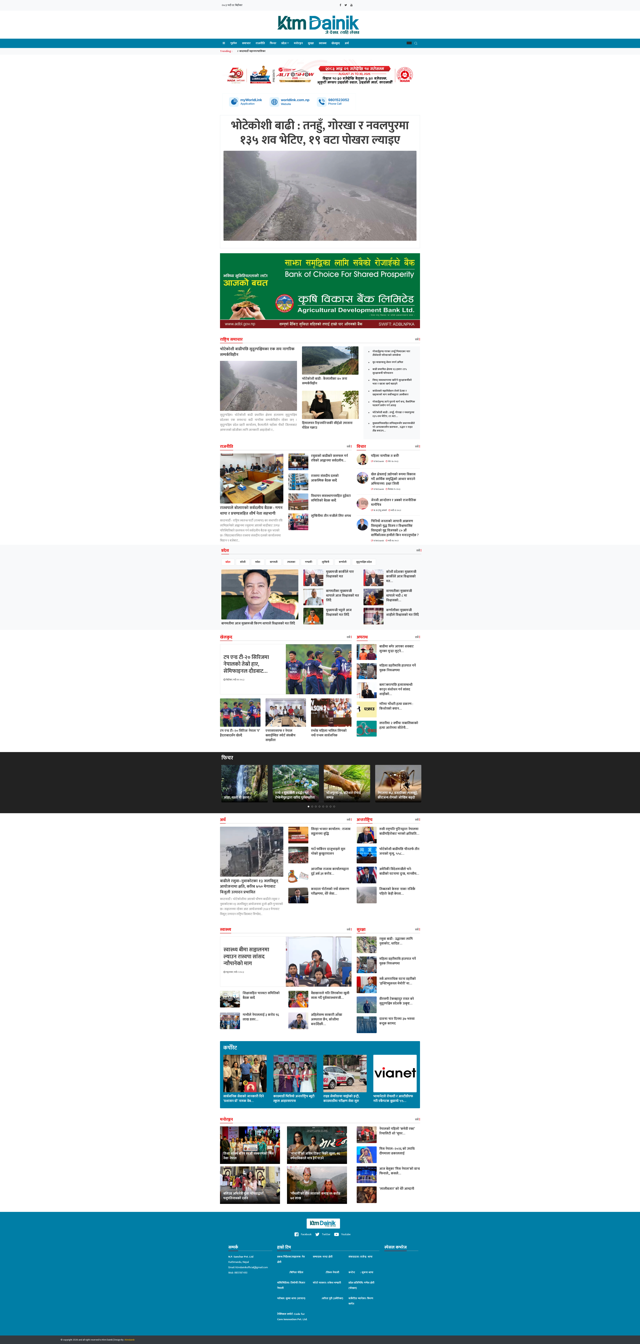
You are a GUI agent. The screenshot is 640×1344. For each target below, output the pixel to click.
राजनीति (260, 43)
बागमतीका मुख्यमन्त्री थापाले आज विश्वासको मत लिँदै (342, 595)
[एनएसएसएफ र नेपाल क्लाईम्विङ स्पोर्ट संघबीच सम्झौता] (286, 712)
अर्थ (347, 43)
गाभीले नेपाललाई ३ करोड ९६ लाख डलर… (261, 1017)
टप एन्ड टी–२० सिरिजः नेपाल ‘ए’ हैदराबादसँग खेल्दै (240, 733)
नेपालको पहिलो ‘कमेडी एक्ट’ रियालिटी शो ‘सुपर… (397, 1131)
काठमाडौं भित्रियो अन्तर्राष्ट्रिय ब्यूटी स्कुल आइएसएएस (293, 1098)
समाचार (246, 43)
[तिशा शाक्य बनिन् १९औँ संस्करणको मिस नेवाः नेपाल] (250, 1145)
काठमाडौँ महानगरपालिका (252, 51)
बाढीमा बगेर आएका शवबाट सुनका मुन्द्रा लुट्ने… (396, 649)
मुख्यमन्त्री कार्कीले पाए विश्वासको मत (340, 574)
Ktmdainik (129, 1340)
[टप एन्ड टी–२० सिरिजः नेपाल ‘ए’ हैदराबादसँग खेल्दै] (240, 712)
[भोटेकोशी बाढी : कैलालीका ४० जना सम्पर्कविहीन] (330, 360)
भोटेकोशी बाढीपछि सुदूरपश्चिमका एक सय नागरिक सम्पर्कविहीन (257, 352)
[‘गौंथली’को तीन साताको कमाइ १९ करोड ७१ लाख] (317, 1185)
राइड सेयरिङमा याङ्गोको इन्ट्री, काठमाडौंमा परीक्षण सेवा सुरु (341, 1098)
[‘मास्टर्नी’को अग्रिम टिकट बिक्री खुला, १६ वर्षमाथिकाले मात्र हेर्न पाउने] (317, 1145)
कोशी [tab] (243, 562)
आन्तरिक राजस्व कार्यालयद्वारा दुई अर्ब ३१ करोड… (330, 871)
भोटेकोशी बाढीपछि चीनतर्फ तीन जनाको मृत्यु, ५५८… (399, 851)
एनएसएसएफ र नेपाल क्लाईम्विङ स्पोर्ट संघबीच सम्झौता (281, 735)
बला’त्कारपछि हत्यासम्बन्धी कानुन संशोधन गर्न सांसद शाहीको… (395, 689)
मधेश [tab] (257, 562)
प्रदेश (283, 43)
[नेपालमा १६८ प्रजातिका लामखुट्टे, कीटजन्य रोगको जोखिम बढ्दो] (398, 783)
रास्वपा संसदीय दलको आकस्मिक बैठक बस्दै (325, 478)
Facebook (306, 1234)
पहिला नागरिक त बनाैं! (385, 456)
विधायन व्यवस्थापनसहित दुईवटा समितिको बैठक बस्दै (331, 498)
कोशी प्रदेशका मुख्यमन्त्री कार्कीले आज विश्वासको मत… (401, 576)
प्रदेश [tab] (228, 562)
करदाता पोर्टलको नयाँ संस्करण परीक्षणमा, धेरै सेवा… (330, 891)
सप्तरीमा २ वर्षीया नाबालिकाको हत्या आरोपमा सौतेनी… (398, 725)
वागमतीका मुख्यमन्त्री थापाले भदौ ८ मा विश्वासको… (399, 595)
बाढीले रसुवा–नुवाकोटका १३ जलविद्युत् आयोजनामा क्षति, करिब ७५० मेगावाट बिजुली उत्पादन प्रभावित (249, 887)
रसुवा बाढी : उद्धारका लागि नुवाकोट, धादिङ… (396, 941)
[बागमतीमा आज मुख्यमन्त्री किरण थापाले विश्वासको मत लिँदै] (259, 594)
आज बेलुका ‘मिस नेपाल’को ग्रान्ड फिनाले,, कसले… (399, 1171)
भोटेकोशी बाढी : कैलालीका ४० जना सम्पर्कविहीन (324, 381)
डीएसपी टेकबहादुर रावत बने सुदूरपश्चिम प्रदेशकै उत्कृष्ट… (396, 1001)
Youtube (345, 1234)
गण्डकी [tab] (308, 562)
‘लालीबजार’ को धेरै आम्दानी (396, 1189)
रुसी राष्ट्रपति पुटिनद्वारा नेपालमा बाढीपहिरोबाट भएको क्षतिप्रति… (399, 831)
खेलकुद (336, 43)
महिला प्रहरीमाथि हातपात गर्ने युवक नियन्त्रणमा (397, 668)
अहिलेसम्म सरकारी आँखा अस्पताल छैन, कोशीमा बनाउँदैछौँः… (326, 1019)
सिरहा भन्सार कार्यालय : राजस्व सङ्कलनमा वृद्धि (330, 831)
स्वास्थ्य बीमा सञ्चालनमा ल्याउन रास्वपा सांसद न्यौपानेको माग (246, 956)
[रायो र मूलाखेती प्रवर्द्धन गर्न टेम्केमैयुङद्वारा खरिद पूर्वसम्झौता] (295, 783)
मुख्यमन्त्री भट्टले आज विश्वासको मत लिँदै (339, 612)
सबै (417, 339)
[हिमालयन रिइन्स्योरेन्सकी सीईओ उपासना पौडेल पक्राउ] (330, 405)
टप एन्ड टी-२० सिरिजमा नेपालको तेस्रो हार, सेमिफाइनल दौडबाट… (246, 664)
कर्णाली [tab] (342, 562)
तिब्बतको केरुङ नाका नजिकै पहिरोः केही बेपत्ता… (397, 891)
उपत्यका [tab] (291, 562)
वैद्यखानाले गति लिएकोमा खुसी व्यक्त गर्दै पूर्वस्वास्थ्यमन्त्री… (330, 995)
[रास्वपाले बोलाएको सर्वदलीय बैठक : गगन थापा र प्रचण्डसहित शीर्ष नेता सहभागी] (251, 478)
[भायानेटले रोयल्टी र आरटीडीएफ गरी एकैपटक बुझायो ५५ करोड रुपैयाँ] (395, 1073)
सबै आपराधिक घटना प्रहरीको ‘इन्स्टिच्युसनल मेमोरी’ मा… (397, 981)
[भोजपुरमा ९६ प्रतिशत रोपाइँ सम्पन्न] (347, 783)
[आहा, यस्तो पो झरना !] (244, 783)
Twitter (325, 1234)
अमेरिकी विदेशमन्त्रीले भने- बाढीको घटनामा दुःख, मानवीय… (399, 871)
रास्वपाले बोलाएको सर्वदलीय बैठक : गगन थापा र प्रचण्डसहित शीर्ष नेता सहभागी (251, 510)
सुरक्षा (311, 43)
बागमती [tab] (274, 562)
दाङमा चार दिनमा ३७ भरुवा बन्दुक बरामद (397, 1021)
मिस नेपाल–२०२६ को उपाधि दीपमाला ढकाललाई (397, 1151)
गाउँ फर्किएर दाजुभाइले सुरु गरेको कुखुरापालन (328, 851)
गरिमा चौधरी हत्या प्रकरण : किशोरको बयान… (396, 706)
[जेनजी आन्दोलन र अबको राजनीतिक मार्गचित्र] (364, 503)
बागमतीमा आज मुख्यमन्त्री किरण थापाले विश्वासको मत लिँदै (258, 623)
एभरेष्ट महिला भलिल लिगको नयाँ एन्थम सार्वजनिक (329, 733)
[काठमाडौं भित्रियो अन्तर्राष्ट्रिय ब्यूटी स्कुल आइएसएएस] (295, 1073)
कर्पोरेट (230, 1047)
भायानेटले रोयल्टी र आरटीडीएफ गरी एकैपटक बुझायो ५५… (393, 1098)
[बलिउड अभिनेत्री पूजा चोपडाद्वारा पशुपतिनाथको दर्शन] (250, 1185)
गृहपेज (233, 43)
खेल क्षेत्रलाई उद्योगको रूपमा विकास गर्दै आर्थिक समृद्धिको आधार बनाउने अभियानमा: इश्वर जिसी (393, 478)
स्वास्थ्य (322, 43)
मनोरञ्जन (298, 43)
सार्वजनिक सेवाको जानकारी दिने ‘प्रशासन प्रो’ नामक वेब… (243, 1098)
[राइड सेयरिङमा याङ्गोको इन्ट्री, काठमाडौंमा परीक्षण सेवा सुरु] (345, 1073)
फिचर (273, 43)
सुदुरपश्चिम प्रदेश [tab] (364, 562)
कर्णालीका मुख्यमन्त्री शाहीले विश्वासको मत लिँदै (402, 612)
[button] (409, 43)
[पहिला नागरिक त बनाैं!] (364, 459)
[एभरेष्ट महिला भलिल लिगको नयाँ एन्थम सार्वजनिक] (331, 712)
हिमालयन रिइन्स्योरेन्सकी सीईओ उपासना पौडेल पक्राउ (327, 425)
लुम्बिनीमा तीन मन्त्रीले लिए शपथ (331, 516)
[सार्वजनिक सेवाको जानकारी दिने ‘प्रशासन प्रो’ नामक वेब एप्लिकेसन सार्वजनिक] (245, 1073)
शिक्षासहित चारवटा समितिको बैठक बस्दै (261, 995)
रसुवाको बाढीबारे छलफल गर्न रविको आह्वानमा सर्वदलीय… (329, 458)
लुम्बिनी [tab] (325, 562)
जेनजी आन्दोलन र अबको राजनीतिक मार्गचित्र (393, 502)
